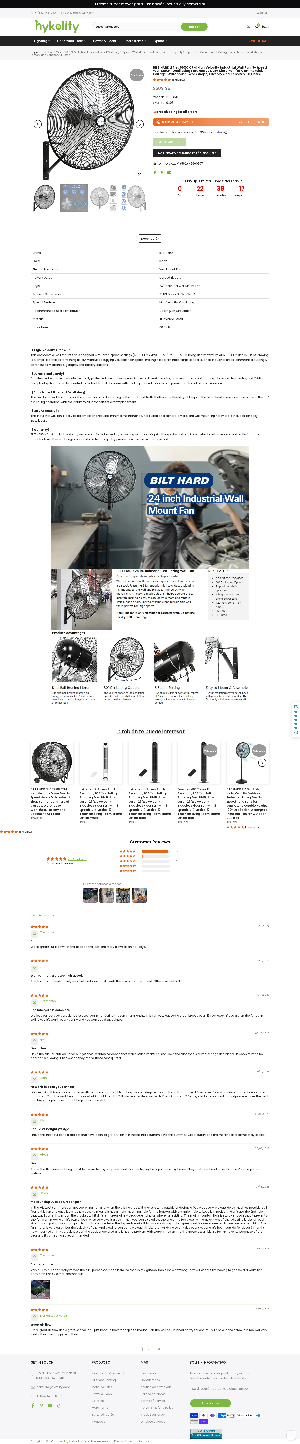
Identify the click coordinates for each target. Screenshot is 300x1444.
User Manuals (150, 1373)
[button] (162, 80)
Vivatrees (98, 1421)
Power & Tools (104, 41)
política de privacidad (156, 1387)
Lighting (40, 41)
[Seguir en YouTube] (50, 1406)
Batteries (98, 1401)
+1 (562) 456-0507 (190, 163)
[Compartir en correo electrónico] (169, 172)
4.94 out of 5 (77, 859)
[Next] (140, 124)
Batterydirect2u (103, 1415)
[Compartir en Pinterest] (161, 172)
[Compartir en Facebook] (154, 172)
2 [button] (148, 1349)
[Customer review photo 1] (40, 1289)
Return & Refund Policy (157, 1408)
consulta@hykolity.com (79, 12)
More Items (134, 41)
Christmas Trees (70, 41)
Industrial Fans (102, 1387)
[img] (39, 927)
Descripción (150, 238)
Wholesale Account (155, 1421)
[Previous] (38, 124)
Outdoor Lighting (104, 1380)
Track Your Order (153, 1415)
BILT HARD (171, 97)
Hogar (35, 52)
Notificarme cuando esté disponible (187, 153)
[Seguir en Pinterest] (41, 1406)
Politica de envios (153, 1394)
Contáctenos (150, 1380)
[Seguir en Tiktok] (59, 1406)
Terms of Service (153, 1401)
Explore (158, 41)
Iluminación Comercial (108, 1373)
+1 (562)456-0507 (45, 12)
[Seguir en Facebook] (33, 1406)
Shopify (143, 1441)
